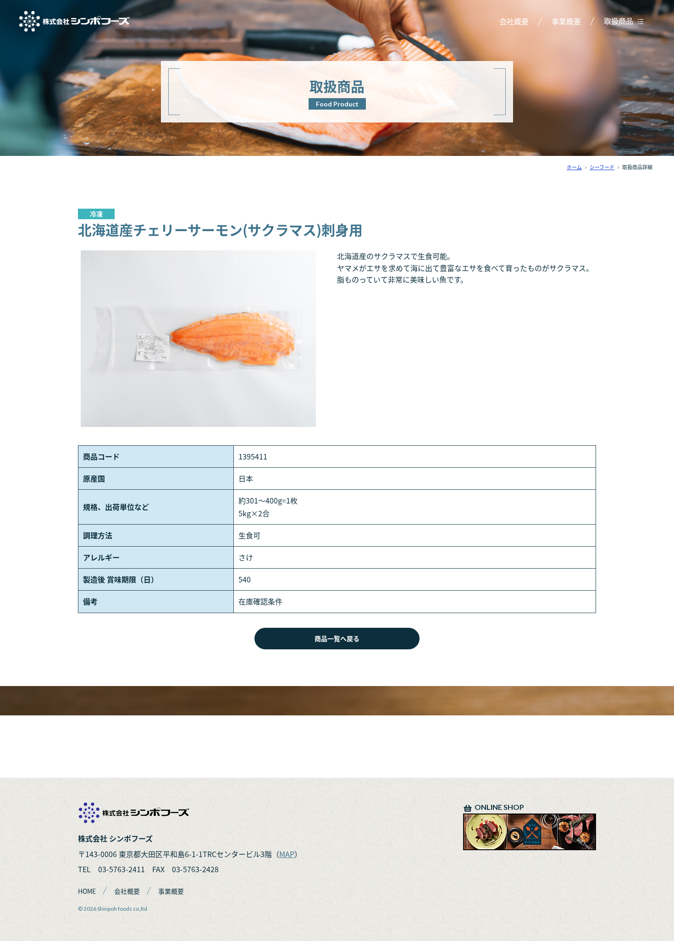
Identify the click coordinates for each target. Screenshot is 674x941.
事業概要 (566, 21)
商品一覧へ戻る (337, 638)
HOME (87, 891)
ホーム (574, 167)
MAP (286, 853)
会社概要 (514, 21)
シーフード (602, 167)
